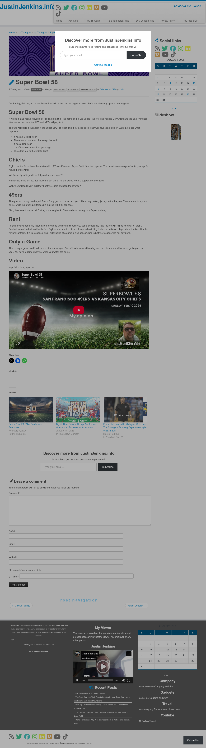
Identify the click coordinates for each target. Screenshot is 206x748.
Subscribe (136, 55)
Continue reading (103, 64)
